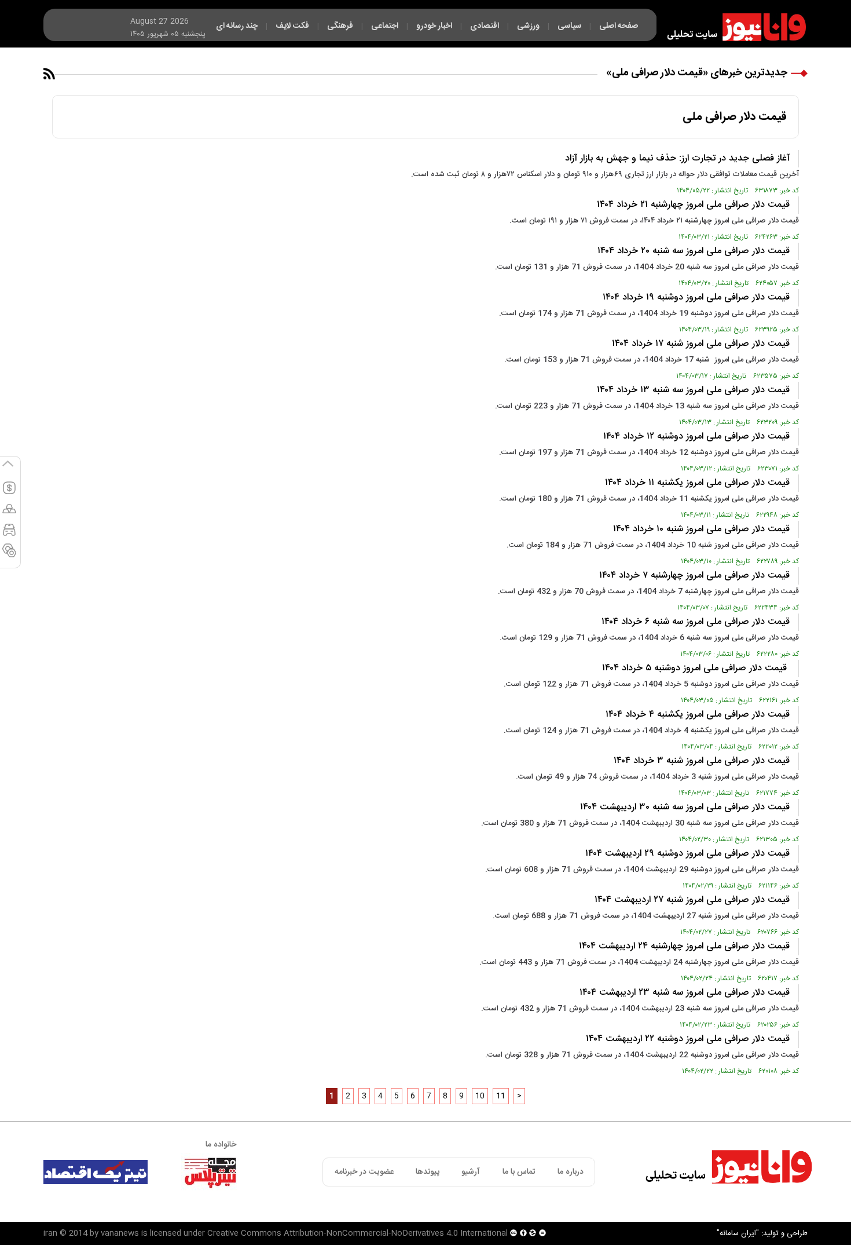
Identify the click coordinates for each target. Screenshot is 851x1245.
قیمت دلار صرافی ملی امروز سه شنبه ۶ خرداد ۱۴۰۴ (695, 622)
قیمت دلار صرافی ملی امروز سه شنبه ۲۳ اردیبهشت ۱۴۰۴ (684, 993)
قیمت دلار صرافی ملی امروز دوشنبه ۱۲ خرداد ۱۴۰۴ (696, 436)
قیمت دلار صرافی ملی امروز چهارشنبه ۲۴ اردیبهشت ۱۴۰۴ (684, 946)
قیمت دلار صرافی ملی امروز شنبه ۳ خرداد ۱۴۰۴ (702, 761)
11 (500, 1096)
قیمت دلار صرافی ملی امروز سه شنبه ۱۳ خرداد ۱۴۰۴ (693, 390)
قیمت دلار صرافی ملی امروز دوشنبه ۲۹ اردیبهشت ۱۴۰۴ (687, 853)
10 (480, 1096)
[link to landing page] (731, 27)
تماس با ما (518, 1172)
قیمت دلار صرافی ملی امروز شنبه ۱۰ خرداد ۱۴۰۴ (701, 529)
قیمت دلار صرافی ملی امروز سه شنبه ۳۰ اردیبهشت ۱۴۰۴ (685, 807)
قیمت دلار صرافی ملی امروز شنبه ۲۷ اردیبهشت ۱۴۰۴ (692, 900)
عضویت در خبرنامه (364, 1172)
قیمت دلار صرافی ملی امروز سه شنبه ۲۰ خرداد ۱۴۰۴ (693, 251)
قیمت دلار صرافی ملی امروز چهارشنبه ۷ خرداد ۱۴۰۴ (694, 575)
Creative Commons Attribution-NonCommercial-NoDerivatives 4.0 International (357, 1233)
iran (50, 1233)
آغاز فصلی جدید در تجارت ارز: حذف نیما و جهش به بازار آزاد (677, 158)
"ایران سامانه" (738, 1233)
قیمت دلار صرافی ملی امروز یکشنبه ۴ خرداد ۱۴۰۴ (698, 714)
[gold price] (9, 514)
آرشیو (470, 1172)
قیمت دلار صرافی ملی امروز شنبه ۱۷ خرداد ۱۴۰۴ (701, 344)
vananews (120, 1233)
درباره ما (570, 1172)
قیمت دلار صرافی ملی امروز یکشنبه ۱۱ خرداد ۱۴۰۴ (697, 483)
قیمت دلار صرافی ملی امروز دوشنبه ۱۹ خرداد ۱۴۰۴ (696, 297)
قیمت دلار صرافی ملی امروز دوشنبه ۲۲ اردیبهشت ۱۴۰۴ (688, 1039)
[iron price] (9, 555)
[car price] (9, 534)
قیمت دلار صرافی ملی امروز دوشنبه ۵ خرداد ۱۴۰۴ (696, 668)
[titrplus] (210, 1172)
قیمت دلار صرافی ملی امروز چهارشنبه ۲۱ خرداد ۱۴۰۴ (693, 205)
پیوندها (427, 1172)
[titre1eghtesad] (95, 1172)
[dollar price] (9, 493)
